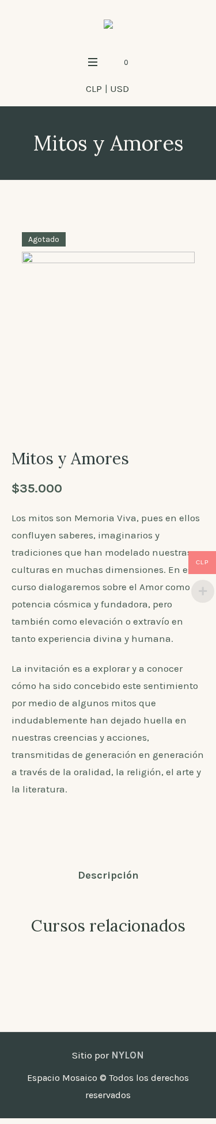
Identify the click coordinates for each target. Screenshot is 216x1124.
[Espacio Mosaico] (108, 25)
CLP (94, 88)
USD (119, 88)
